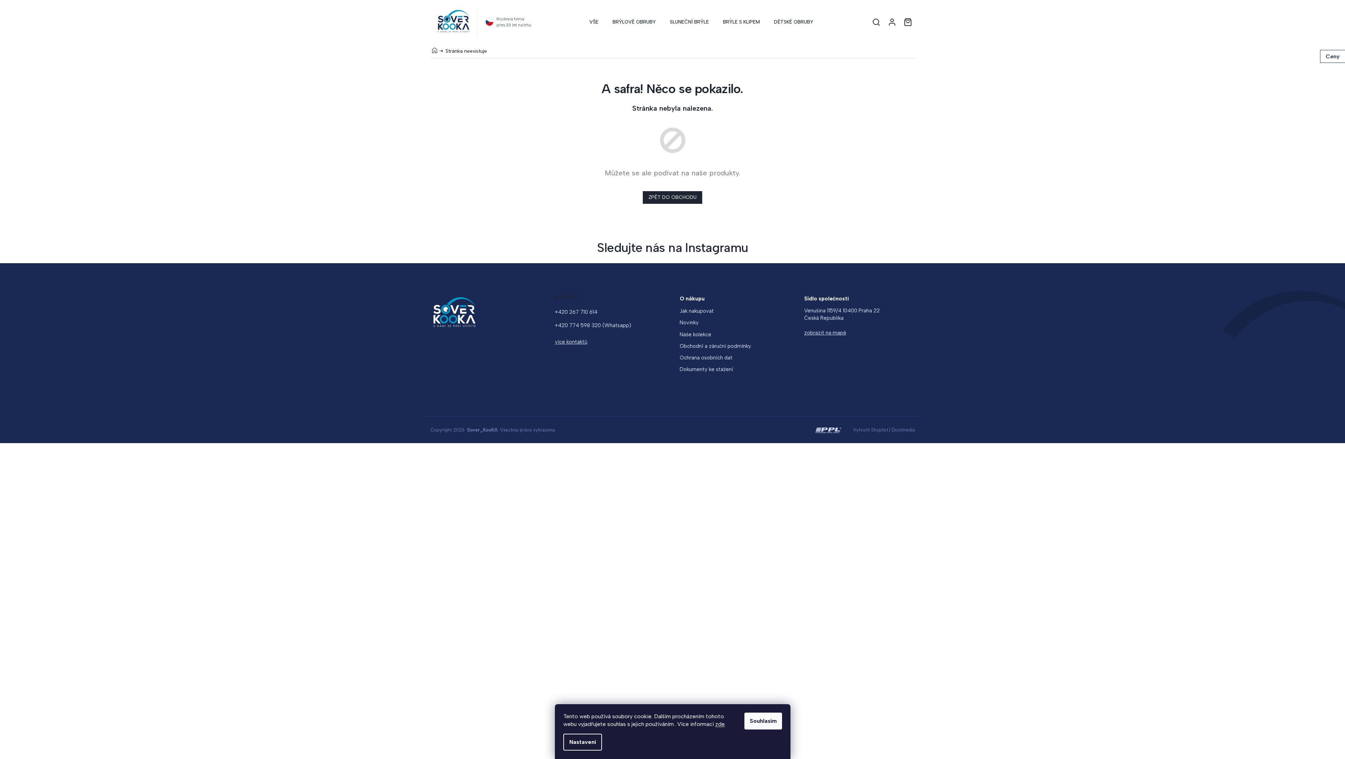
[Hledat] (876, 22)
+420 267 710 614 (576, 312)
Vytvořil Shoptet (870, 430)
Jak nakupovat (697, 311)
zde (720, 724)
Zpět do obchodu (672, 197)
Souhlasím (763, 721)
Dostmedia (903, 430)
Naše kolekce (695, 334)
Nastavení (582, 742)
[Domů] (434, 50)
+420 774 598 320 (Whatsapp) (593, 325)
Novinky (689, 322)
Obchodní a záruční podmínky (715, 346)
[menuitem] (594, 22)
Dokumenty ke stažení (706, 369)
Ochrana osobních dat (706, 358)
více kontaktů (571, 342)
